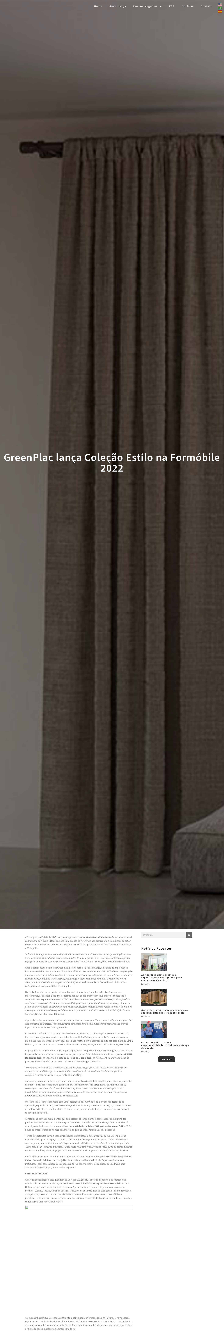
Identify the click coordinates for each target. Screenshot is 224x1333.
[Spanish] (220, 11)
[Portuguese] (220, 7)
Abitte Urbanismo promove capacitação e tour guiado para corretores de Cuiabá (161, 977)
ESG (172, 6)
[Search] (189, 935)
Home (98, 6)
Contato (206, 6)
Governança (117, 6)
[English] (220, 4)
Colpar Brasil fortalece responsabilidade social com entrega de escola (165, 1045)
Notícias (188, 6)
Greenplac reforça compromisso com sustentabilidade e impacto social (164, 1012)
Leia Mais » (145, 984)
